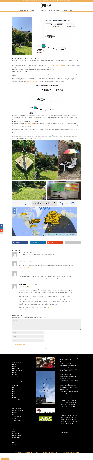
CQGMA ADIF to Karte (17, 362)
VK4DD (67, 430)
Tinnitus (63, 428)
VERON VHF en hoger (17, 422)
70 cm (68, 400)
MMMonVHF (15, 376)
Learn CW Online (15, 374)
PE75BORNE (64, 10)
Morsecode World (16, 379)
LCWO (67, 411)
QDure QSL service (16, 408)
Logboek (51, 10)
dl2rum (73, 404)
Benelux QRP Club (16, 358)
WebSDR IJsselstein (16, 435)
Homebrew (63, 408)
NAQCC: (61, 452)
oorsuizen (63, 415)
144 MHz (73, 400)
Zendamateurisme (71, 60)
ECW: (41, 452)
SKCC (13, 414)
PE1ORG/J (63, 421)
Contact (26, 10)
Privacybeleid (15, 444)
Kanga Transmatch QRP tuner (32, 81)
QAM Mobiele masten (17, 406)
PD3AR (13, 391)
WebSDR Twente (16, 437)
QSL (71, 423)
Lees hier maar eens (23, 267)
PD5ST (63, 419)
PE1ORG (14, 395)
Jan (19, 271)
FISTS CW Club (15, 368)
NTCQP (67, 413)
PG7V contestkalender (17, 399)
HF (37, 60)
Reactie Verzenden (19, 345)
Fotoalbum (43, 10)
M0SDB (73, 411)
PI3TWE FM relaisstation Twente (19, 402)
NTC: (23, 452)
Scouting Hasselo (71, 425)
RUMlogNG (14, 412)
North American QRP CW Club (18, 383)
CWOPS (14, 364)
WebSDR (14, 431)
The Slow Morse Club (17, 416)
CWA (70, 10)
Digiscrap (14, 366)
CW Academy (74, 402)
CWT (68, 404)
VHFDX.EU (14, 427)
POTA (62, 423)
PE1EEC (14, 393)
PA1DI (69, 415)
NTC (62, 413)
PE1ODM (68, 419)
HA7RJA (14, 372)
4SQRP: (54, 452)
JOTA (38, 10)
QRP (66, 60)
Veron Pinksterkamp (29, 123)
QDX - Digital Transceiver (57, 60)
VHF (62, 430)
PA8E (13, 389)
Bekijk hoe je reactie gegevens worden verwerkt (46, 348)
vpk (71, 430)
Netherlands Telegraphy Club (18, 381)
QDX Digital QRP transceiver (59, 65)
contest (63, 402)
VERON (14, 418)
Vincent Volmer (19, 60)
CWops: (17, 452)
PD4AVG (73, 417)
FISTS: (35, 452)
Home (21, 10)
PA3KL (63, 417)
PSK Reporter (15, 404)
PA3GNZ (14, 387)
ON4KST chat (15, 385)
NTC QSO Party (74, 413)
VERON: (69, 452)
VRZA (13, 429)
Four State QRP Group (17, 370)
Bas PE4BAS (63, 376)
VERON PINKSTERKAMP (17, 420)
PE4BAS (14, 397)
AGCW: (29, 452)
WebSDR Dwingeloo (16, 433)
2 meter (63, 400)
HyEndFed (70, 408)
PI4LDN (75, 421)
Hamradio (33, 60)
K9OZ (62, 411)
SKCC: (47, 452)
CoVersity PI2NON (16, 360)
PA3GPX (74, 415)
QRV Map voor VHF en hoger (18, 410)
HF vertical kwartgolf (44, 60)
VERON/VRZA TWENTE (17, 425)
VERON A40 (74, 428)
